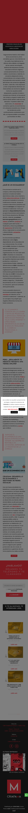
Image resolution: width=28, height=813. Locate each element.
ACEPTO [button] (22, 409)
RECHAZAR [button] (14, 412)
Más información (13, 409)
